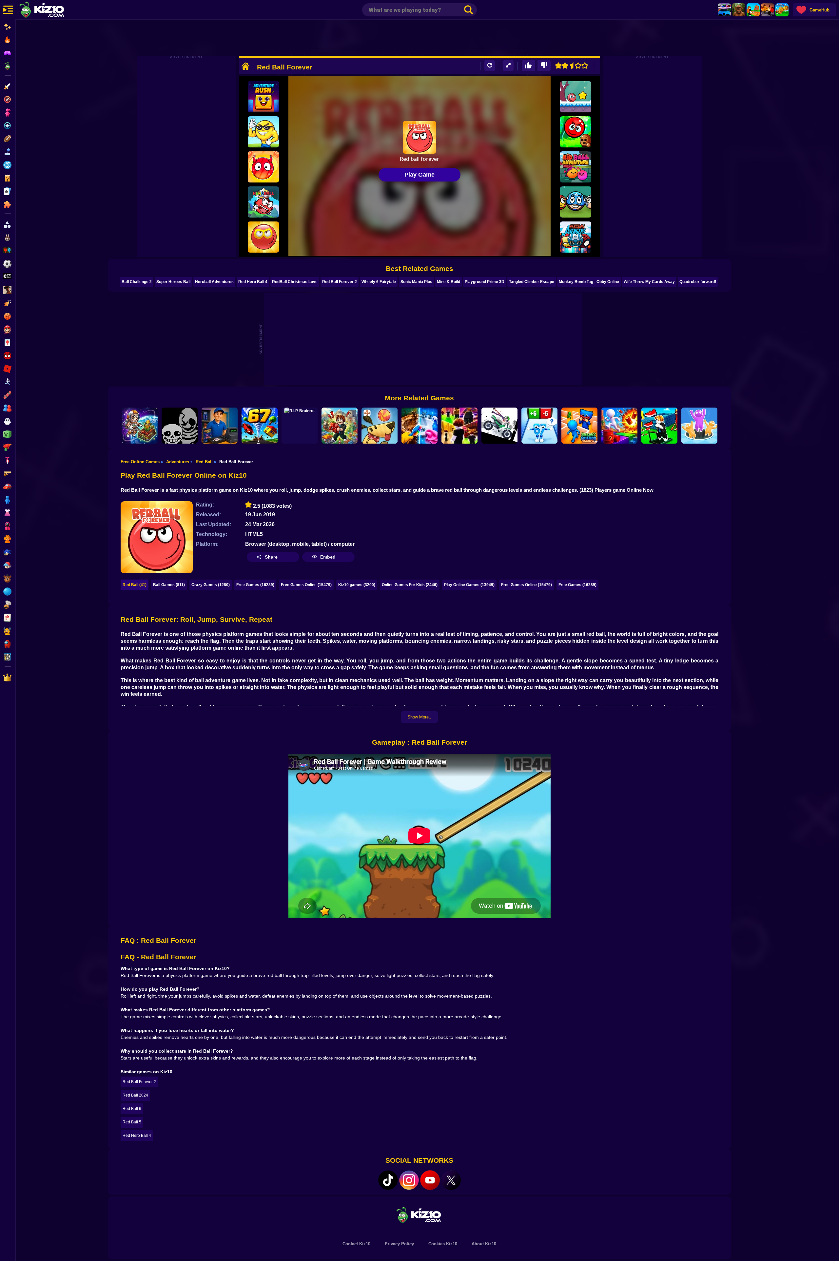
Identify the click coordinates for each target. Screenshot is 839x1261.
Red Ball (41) (134, 585)
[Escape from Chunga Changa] (738, 9)
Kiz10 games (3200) (356, 585)
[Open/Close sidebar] (8, 9)
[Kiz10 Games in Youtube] (430, 1180)
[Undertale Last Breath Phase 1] (180, 426)
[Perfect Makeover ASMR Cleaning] (419, 426)
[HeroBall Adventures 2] (263, 202)
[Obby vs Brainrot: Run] (539, 426)
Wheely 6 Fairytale (378, 281)
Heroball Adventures (214, 281)
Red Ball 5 (132, 1122)
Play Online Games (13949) (469, 585)
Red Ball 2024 (135, 1095)
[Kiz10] (52, 10)
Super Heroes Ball (173, 281)
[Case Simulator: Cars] (724, 9)
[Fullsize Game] (508, 65)
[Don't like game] (544, 65)
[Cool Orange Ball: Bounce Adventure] (263, 131)
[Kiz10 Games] (419, 1215)
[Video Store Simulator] (220, 426)
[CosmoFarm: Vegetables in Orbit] (140, 426)
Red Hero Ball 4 (252, 281)
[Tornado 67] (260, 426)
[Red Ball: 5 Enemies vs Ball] (575, 131)
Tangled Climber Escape (531, 281)
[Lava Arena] (767, 9)
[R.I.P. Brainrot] (300, 426)
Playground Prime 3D (484, 281)
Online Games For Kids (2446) (410, 585)
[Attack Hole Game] (699, 426)
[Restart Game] (489, 65)
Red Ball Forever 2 (339, 281)
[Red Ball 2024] (575, 96)
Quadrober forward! (697, 281)
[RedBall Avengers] (575, 237)
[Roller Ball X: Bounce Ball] (575, 202)
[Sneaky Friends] (579, 426)
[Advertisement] (419, 37)
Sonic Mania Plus (416, 281)
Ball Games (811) (169, 585)
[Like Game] (528, 65)
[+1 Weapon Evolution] (782, 9)
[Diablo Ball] (263, 166)
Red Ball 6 (132, 1108)
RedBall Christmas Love (295, 281)
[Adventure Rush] (263, 96)
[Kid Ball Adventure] (575, 166)
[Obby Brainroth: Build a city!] (340, 426)
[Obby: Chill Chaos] (459, 426)
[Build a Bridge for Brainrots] (753, 9)
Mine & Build (448, 281)
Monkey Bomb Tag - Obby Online (589, 281)
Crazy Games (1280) (210, 585)
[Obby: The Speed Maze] (659, 426)
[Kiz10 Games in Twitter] (451, 1180)
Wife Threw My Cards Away (649, 281)
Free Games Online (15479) (306, 585)
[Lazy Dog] (379, 426)
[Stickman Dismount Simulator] (499, 426)
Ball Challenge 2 (137, 281)
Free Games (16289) (255, 585)
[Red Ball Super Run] (263, 237)
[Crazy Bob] (619, 426)
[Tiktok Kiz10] (388, 1180)
